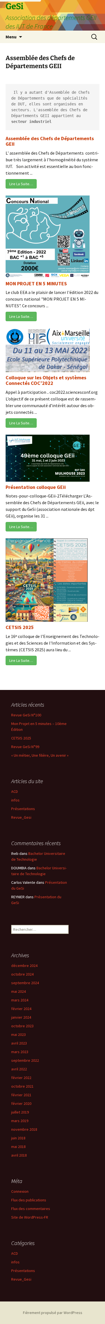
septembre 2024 (25, 982)
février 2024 (21, 1008)
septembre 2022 (25, 1060)
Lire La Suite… (21, 183)
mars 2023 (19, 1051)
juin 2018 (18, 1137)
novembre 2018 (24, 1129)
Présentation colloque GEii (36, 487)
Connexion (20, 1191)
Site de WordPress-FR (29, 1217)
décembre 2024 (24, 965)
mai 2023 (18, 1034)
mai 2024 (18, 991)
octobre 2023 (22, 1025)
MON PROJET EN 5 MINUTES (36, 283)
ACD (14, 791)
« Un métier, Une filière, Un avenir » (40, 755)
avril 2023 (19, 1043)
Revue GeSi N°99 (25, 746)
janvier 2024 (21, 1017)
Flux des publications (28, 1199)
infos (15, 800)
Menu (11, 36)
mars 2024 (19, 1000)
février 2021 (21, 1094)
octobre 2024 (22, 974)
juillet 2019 (20, 1112)
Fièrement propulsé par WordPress (52, 1312)
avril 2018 (19, 1155)
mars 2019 (19, 1120)
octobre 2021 (22, 1086)
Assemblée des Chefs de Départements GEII (50, 141)
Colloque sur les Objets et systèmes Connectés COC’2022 (46, 380)
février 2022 (21, 1077)
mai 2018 (18, 1146)
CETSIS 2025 (20, 627)
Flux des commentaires (30, 1208)
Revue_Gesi (21, 817)
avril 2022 (19, 1068)
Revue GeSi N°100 (26, 714)
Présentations (23, 808)
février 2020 (21, 1103)
